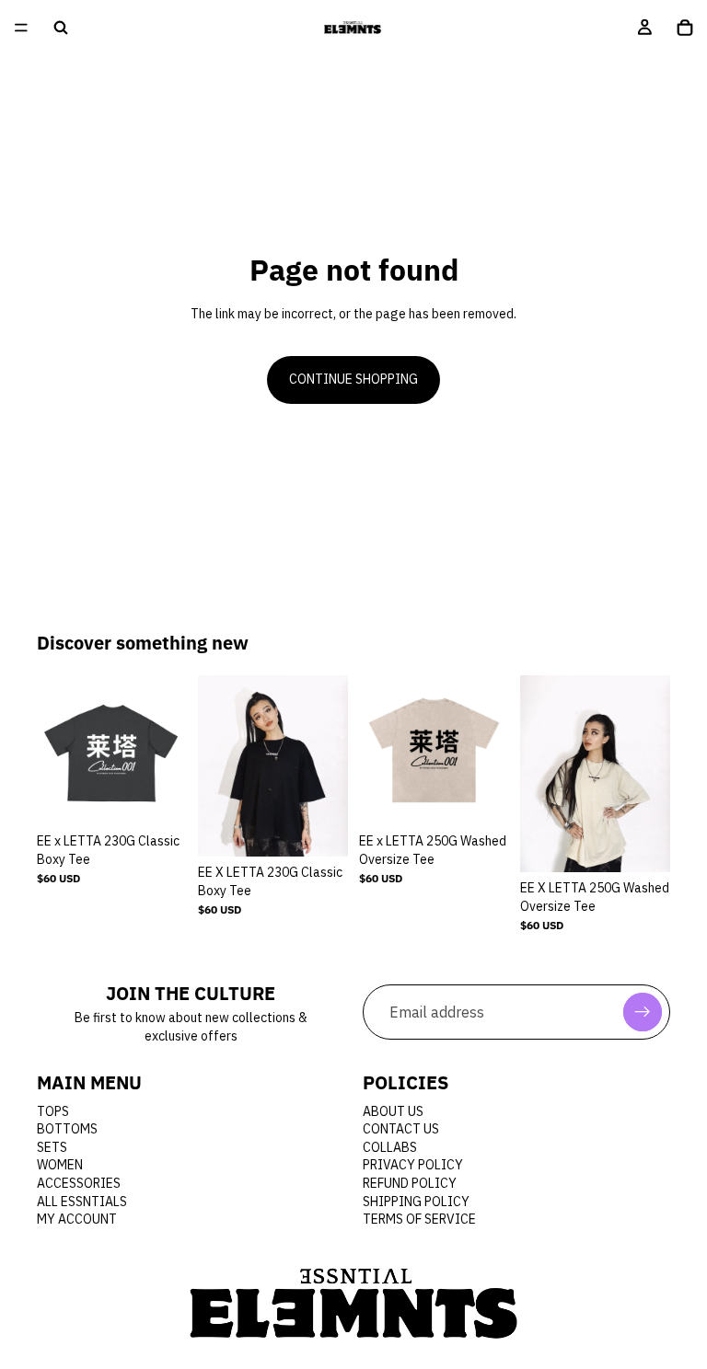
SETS (52, 1147)
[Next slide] (166, 750)
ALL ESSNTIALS (82, 1201)
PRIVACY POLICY (413, 1165)
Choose (174, 796)
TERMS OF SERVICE (419, 1220)
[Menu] (21, 27)
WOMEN (60, 1165)
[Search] (61, 27)
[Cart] (685, 27)
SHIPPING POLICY (416, 1201)
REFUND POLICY (410, 1183)
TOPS (53, 1111)
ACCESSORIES (79, 1183)
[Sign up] (642, 1013)
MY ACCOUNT (77, 1220)
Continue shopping (353, 379)
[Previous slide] (57, 750)
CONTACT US (401, 1130)
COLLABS (390, 1147)
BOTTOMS (67, 1130)
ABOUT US (393, 1111)
